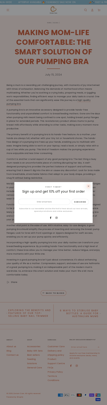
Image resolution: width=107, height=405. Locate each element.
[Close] (88, 186)
